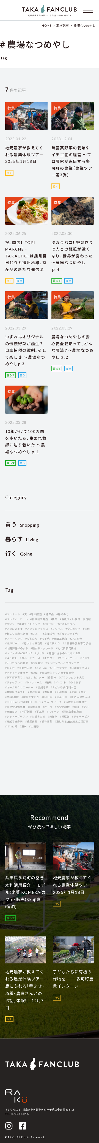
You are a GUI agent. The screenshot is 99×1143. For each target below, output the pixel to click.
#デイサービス (81, 716)
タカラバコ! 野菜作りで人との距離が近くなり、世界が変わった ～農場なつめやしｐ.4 (72, 256)
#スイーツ (53, 711)
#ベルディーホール (16, 619)
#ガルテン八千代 (67, 633)
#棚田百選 (11, 711)
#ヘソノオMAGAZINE (18, 653)
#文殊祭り (31, 638)
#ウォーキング (14, 638)
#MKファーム (33, 682)
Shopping (22, 524)
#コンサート (12, 614)
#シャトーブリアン (16, 716)
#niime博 (11, 726)
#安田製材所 (72, 628)
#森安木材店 (62, 706)
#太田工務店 (59, 638)
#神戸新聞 (26, 711)
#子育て (85, 658)
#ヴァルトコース (67, 658)
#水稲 (73, 692)
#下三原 (39, 711)
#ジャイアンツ (14, 682)
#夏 (25, 614)
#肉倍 (86, 628)
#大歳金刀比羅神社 (75, 702)
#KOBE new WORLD (18, 702)
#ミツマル (57, 628)
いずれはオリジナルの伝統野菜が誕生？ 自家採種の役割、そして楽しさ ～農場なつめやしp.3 (26, 350)
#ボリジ (40, 653)
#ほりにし (11, 658)
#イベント (60, 682)
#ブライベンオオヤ (16, 672)
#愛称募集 (46, 721)
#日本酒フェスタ (80, 667)
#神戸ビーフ (12, 643)
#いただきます (14, 628)
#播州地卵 (42, 687)
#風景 (82, 692)
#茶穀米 (51, 677)
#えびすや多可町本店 (63, 687)
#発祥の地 (62, 614)
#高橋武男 (49, 633)
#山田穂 (34, 726)
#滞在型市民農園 (72, 711)
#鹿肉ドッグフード (42, 648)
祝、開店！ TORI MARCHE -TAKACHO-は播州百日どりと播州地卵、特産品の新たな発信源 (26, 256)
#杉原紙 (65, 716)
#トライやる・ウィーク (48, 702)
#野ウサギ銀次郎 (32, 643)
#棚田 (75, 706)
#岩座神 (47, 692)
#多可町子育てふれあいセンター (24, 677)
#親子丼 (10, 667)
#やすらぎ (75, 682)
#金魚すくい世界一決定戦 (75, 619)
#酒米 (23, 726)
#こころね (41, 667)
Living (21, 539)
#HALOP (47, 697)
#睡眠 (48, 682)
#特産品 (49, 614)
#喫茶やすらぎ (30, 697)
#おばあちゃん (66, 623)
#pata (34, 672)
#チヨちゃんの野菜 (16, 662)
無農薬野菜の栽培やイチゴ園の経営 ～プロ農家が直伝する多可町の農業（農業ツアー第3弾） (72, 161)
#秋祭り (10, 623)
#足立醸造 (35, 614)
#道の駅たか (52, 643)
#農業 (54, 619)
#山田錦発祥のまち (16, 648)
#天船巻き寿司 (14, 721)
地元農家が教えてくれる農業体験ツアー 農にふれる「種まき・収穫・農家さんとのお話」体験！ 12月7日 (26, 989)
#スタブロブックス (36, 628)
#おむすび (49, 623)
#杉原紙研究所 (39, 619)
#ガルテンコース (30, 658)
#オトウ (47, 706)
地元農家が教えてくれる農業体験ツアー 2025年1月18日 (26, 154)
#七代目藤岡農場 (66, 648)
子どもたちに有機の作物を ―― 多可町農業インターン (73, 979)
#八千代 (45, 638)
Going (19, 553)
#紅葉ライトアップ (28, 623)
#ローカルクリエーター (19, 687)
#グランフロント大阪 (71, 677)
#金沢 (85, 706)
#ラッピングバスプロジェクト (63, 662)
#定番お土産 (37, 716)
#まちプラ (49, 658)
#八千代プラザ (58, 667)
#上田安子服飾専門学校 (77, 643)
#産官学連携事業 (15, 706)
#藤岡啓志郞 (24, 667)
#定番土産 (61, 697)
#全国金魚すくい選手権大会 (57, 672)
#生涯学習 (34, 692)
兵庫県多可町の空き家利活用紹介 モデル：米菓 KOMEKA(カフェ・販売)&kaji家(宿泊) (25, 892)
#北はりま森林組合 (16, 633)
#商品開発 (37, 662)
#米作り (52, 716)
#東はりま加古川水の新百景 (71, 721)
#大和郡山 (61, 692)
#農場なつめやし (15, 692)
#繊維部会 (34, 706)
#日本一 (35, 633)
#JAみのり (76, 638)
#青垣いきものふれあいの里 (64, 653)
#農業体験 (31, 721)
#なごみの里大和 (80, 697)
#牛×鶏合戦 (12, 697)
